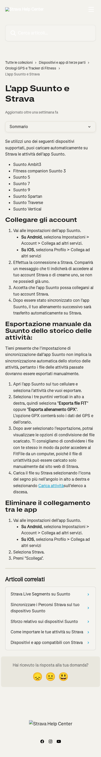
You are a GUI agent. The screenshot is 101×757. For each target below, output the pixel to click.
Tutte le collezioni (19, 62)
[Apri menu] (91, 9)
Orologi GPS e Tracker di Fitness (30, 68)
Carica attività (51, 485)
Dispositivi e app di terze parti (62, 62)
